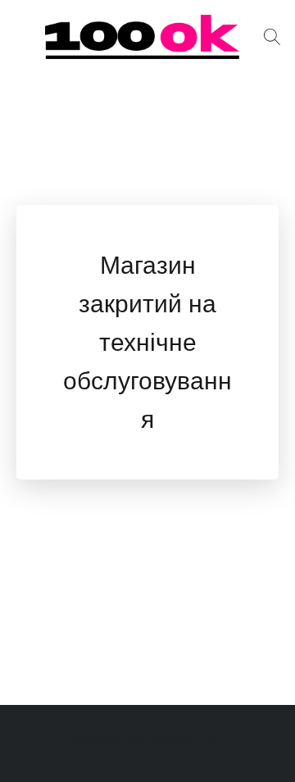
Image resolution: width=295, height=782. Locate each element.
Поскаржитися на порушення (148, 741)
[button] (147, 37)
